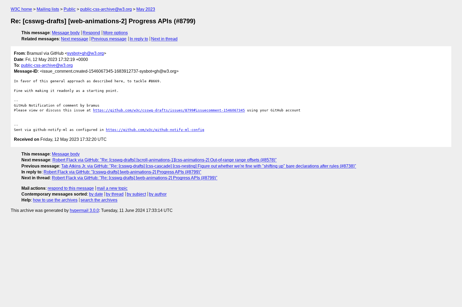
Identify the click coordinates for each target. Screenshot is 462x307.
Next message (74, 39)
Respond (91, 32)
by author (158, 194)
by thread (115, 194)
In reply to (139, 39)
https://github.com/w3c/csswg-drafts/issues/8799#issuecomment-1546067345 (169, 110)
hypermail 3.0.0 (84, 210)
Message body (66, 32)
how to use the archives (55, 200)
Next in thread (164, 39)
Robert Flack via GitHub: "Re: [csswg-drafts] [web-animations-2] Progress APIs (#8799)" (134, 178)
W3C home (21, 9)
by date (96, 194)
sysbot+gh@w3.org (85, 53)
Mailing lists (48, 9)
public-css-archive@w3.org (106, 9)
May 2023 (145, 9)
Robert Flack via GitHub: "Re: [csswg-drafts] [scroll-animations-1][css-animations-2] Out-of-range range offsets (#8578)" (164, 160)
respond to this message (71, 188)
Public (70, 9)
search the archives (98, 200)
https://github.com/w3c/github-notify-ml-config (155, 130)
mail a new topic (112, 188)
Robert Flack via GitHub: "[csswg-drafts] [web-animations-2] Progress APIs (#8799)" (122, 172)
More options (115, 32)
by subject (136, 194)
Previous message (108, 39)
